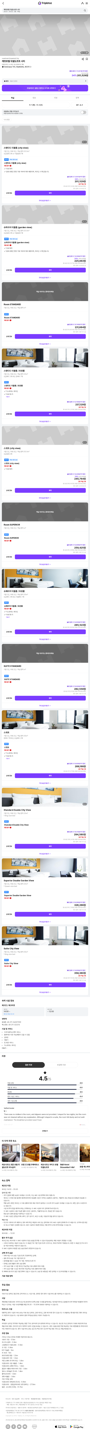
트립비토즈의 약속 (47, 1399)
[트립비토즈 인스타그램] (8, 1426)
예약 (50, 193)
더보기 (8, 396)
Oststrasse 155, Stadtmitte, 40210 (17, 67)
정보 (34, 98)
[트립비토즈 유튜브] (19, 1426)
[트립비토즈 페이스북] (13, 1426)
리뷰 (55, 98)
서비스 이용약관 (25, 1399)
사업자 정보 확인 (29, 1410)
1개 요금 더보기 (44, 344)
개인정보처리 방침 (36, 1399)
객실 (12, 98)
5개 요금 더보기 (44, 201)
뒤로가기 (3, 3)
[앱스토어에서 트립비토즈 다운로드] (60, 1426)
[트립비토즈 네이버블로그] (24, 1426)
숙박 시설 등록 (15, 1399)
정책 (77, 98)
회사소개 (8, 1399)
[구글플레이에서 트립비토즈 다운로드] (76, 1426)
